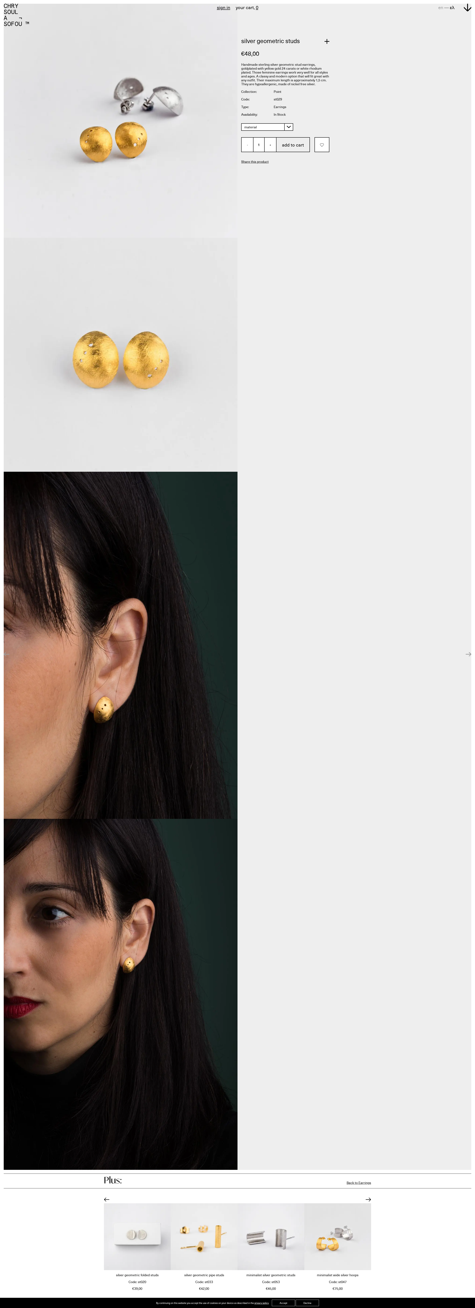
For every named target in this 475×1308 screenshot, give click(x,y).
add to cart (293, 144)
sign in (223, 7)
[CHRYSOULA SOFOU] (16, 14)
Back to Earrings (359, 1182)
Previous (106, 1199)
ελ (452, 7)
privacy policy (261, 1303)
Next (368, 1199)
